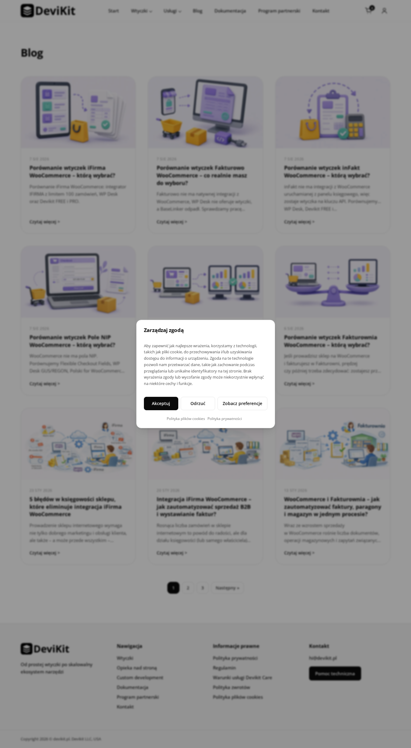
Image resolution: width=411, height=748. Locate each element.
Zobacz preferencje (242, 403)
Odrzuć (197, 403)
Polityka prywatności (224, 418)
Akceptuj (161, 403)
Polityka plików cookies (186, 418)
